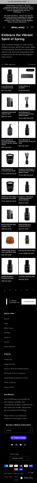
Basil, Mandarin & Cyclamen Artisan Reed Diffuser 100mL (26, 114)
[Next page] (32, 290)
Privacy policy (8, 476)
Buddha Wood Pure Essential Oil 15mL (8, 277)
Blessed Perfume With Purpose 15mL (9, 225)
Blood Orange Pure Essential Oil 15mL (25, 225)
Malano (10, 473)
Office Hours (8, 328)
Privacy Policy (9, 387)
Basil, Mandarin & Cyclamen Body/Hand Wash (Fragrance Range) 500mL (9, 142)
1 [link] (4, 290)
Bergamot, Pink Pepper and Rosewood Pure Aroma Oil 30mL (26, 198)
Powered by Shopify (18, 473)
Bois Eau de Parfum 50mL (27, 250)
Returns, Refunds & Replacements (16, 369)
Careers (7, 342)
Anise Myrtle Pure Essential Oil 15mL (8, 87)
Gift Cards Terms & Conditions (14, 373)
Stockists (7, 333)
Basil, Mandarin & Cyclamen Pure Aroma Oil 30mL (27, 141)
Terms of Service (10, 382)
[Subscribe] (30, 430)
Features (7, 337)
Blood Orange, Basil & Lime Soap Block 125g (9, 251)
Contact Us (8, 359)
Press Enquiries (9, 346)
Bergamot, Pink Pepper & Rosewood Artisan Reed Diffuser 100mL (27, 170)
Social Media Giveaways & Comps (16, 378)
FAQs (6, 323)
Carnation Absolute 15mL (27, 276)
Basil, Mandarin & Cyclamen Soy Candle (9, 170)
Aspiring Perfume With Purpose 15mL (9, 113)
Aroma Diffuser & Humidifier (24, 87)
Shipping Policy (9, 364)
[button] (4, 27)
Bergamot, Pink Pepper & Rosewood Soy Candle (10, 197)
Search (6, 319)
